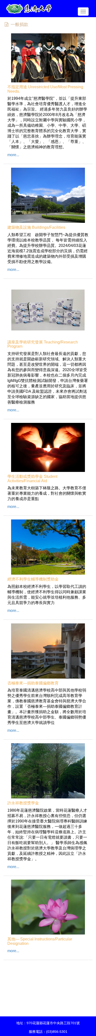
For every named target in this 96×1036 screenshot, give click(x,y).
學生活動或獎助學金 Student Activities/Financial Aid (32, 478)
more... (13, 155)
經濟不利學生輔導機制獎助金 (33, 579)
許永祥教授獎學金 (23, 803)
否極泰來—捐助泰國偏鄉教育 (33, 683)
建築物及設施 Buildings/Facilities (36, 227)
